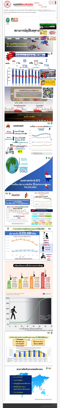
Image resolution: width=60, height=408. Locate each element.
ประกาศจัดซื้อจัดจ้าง (45, 9)
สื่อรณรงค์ (22, 9)
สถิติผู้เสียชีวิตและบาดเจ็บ (31, 9)
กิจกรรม (15, 9)
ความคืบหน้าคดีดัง (38, 9)
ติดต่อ (49, 9)
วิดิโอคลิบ (26, 9)
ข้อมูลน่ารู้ (19, 9)
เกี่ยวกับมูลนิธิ (6, 9)
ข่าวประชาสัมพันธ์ (11, 9)
